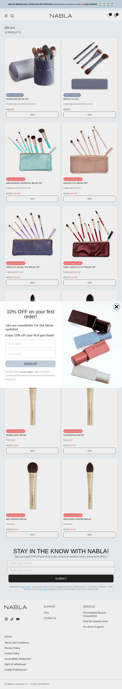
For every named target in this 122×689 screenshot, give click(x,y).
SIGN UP (30, 364)
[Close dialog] (116, 306)
